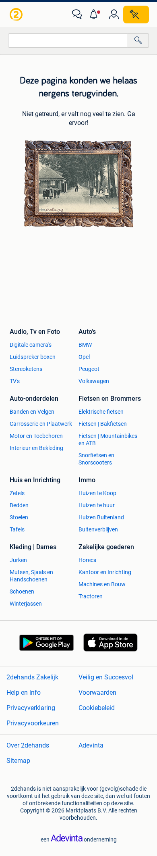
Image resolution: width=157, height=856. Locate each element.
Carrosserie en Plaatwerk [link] (41, 424)
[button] (95, 14)
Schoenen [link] (22, 591)
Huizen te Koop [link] (97, 493)
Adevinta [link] (90, 745)
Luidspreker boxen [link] (33, 357)
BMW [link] (85, 345)
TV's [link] (15, 381)
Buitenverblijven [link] (98, 529)
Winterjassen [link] (26, 603)
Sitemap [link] (18, 760)
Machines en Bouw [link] (102, 584)
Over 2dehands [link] (27, 745)
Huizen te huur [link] (96, 505)
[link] (17, 14)
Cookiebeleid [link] (96, 708)
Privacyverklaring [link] (30, 708)
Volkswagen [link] (93, 381)
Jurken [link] (18, 560)
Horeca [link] (87, 560)
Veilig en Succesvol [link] (105, 677)
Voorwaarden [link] (97, 692)
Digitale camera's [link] (31, 345)
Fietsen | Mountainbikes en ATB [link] (107, 439)
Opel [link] (84, 357)
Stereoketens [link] (26, 369)
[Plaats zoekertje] (136, 14)
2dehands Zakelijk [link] (32, 677)
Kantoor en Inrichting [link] (104, 572)
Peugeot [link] (88, 369)
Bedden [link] (19, 505)
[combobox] (68, 40)
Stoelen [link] (19, 517)
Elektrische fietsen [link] (101, 411)
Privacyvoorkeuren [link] (32, 723)
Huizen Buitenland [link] (101, 517)
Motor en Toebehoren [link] (36, 436)
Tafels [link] (17, 529)
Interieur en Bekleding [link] (36, 448)
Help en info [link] (23, 692)
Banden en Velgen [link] (32, 411)
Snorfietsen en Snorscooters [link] (96, 459)
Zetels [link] (17, 493)
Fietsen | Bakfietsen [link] (102, 424)
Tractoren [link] (90, 596)
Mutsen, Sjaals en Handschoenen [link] (31, 576)
